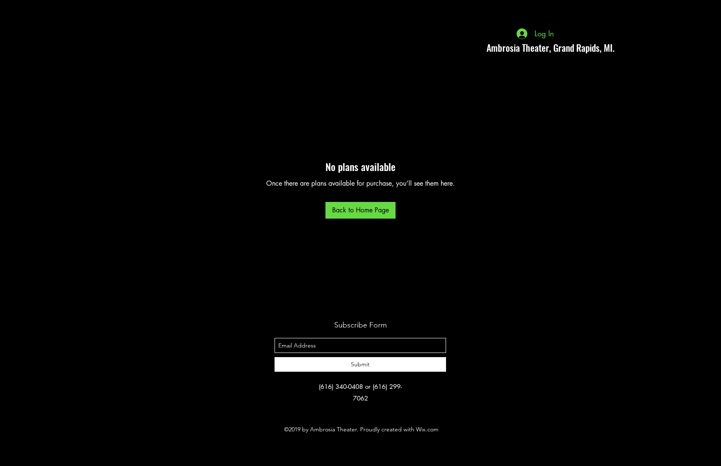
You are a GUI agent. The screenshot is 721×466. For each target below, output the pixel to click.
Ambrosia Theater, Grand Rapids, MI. (551, 47)
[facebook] (650, 47)
